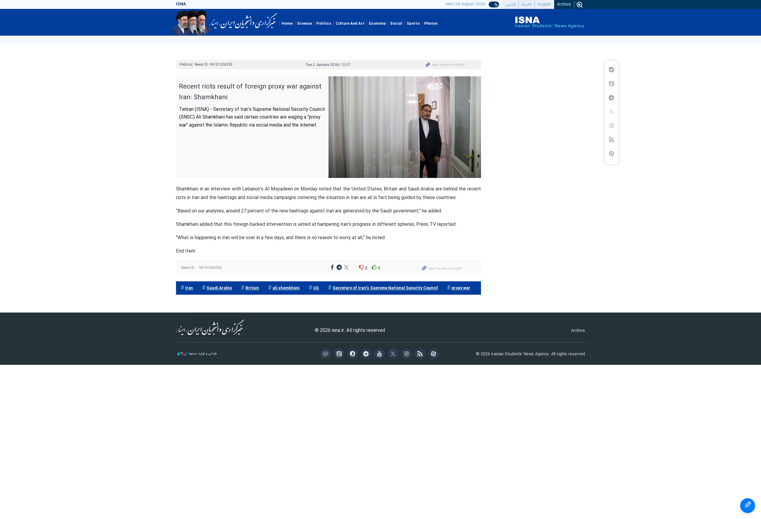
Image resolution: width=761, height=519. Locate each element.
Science (304, 23)
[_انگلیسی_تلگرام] (367, 354)
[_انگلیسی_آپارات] (434, 354)
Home (287, 23)
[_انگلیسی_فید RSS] (421, 354)
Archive (564, 4)
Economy (377, 23)
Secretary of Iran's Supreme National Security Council (385, 288)
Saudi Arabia (219, 288)
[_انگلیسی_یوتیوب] (380, 354)
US (316, 288)
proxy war (461, 288)
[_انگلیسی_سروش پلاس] (354, 354)
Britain (252, 288)
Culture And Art (350, 23)
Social (396, 23)
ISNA (243, 19)
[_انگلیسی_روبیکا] (326, 354)
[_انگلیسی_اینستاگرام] (407, 354)
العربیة (527, 4)
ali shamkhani (286, 288)
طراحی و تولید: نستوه (202, 353)
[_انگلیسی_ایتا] (340, 354)
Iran (189, 288)
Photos (431, 23)
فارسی (510, 4)
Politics (323, 23)
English (544, 4)
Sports (413, 23)
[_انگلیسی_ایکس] (394, 354)
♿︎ (747, 505)
